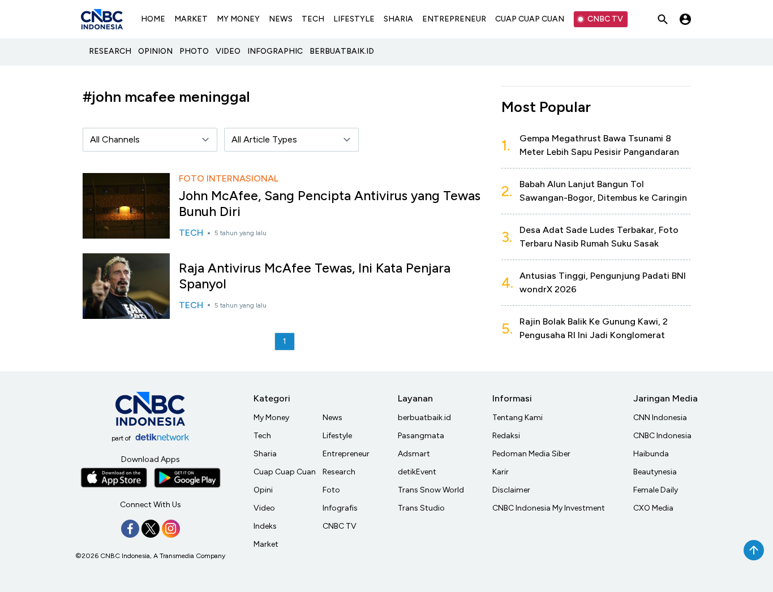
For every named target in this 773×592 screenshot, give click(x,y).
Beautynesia (655, 472)
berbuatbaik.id (424, 417)
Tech (262, 435)
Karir (500, 472)
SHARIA (398, 19)
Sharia (265, 454)
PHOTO (194, 51)
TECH (313, 19)
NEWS (281, 19)
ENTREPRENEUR (454, 19)
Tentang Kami (517, 417)
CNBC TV (605, 19)
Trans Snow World (431, 490)
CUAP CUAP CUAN (529, 19)
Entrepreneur (346, 454)
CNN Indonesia (660, 417)
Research (339, 472)
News (332, 417)
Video (264, 508)
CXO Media (653, 508)
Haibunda (651, 454)
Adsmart (414, 454)
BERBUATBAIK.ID (342, 51)
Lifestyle (337, 435)
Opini (263, 490)
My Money (271, 417)
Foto (331, 490)
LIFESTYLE (354, 19)
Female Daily (655, 490)
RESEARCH (110, 51)
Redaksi (506, 435)
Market (266, 544)
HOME (153, 19)
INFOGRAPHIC (275, 51)
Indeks (265, 526)
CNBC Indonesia (662, 435)
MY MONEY (238, 19)
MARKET (191, 19)
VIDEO (228, 51)
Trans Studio (421, 508)
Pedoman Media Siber (531, 454)
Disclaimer (511, 490)
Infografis (340, 508)
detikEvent (417, 472)
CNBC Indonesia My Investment (548, 508)
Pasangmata (421, 435)
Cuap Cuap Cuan (285, 472)
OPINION (155, 51)
